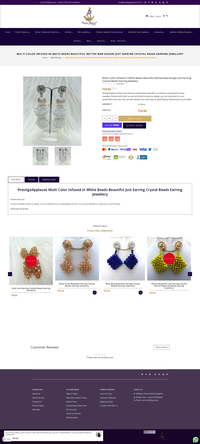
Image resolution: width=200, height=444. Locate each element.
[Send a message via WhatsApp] (195, 439)
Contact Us (37, 402)
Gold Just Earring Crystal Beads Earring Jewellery (31, 289)
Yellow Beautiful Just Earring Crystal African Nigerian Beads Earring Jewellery (169, 286)
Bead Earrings (56, 58)
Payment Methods (108, 398)
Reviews (31, 179)
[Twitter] (146, 2)
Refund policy (72, 417)
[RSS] (167, 2)
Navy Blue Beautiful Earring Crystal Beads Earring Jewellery (123, 285)
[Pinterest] (153, 2)
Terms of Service (73, 413)
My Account (71, 410)
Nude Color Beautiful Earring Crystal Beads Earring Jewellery (77, 285)
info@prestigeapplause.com (130, 2)
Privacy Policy (38, 406)
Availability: (107, 104)
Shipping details (49, 179)
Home (45, 58)
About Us (36, 394)
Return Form (71, 402)
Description (16, 179)
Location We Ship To (109, 406)
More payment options (112, 131)
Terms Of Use (38, 398)
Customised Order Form (76, 406)
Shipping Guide (106, 402)
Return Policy (72, 394)
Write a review (162, 347)
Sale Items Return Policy (76, 398)
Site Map (36, 410)
